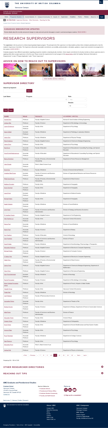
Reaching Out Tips (45, 20)
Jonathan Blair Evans (10, 173)
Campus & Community (44, 17)
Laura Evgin (7, 193)
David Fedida (7, 244)
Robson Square (80, 414)
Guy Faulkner (8, 235)
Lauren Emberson (9, 126)
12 (60, 355)
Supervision (64, 17)
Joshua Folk (7, 350)
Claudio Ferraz (8, 289)
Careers (49, 415)
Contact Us (6, 394)
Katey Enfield (7, 132)
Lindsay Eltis (7, 123)
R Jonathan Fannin (9, 215)
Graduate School (6, 23)
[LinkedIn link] (70, 390)
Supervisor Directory (22, 20)
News (48, 412)
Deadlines (73, 17)
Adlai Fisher (7, 312)
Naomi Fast (7, 229)
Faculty (38, 116)
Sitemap (14, 400)
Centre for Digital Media (82, 416)
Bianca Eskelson (8, 159)
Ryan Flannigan (8, 335)
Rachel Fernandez (9, 280)
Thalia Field (7, 292)
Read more (82, 32)
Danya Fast (7, 224)
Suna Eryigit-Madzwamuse (11, 153)
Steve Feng (7, 271)
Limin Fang (7, 209)
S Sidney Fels (8, 256)
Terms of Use (20, 425)
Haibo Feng (7, 260)
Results (70, 102)
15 (72, 355)
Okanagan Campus (81, 410)
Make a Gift (50, 417)
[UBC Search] (101, 2)
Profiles (20, 400)
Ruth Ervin (7, 148)
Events (49, 413)
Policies (86, 17)
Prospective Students (16, 17)
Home (6, 17)
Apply (101, 17)
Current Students (29, 17)
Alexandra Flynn (8, 344)
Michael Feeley (8, 251)
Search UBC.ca (51, 419)
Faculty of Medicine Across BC (84, 418)
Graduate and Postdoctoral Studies (54, 383)
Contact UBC (50, 408)
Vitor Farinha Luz (9, 218)
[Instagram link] (66, 390)
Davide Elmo (7, 119)
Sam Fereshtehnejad (10, 274)
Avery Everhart (8, 187)
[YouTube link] (74, 390)
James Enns (7, 144)
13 (64, 355)
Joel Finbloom (8, 296)
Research (25, 400)
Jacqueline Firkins (9, 301)
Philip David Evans (9, 179)
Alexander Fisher (9, 318)
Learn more (14, 49)
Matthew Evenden (9, 184)
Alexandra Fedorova (9, 247)
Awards (55, 17)
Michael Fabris (8, 198)
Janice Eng (7, 137)
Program (29, 96)
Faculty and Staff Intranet (47, 395)
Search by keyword (9, 87)
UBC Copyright (28, 425)
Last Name (6, 96)
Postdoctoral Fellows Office (48, 391)
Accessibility (37, 425)
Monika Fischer (8, 307)
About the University (52, 410)
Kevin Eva (7, 170)
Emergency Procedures (9, 425)
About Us (93, 17)
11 (56, 355)
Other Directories (33, 20)
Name (6, 116)
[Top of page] (4, 20)
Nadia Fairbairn (8, 204)
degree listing (69, 54)
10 (51, 355)
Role (69, 96)
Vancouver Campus (81, 408)
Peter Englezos (8, 141)
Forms (80, 17)
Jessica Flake (8, 330)
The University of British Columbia (7, 5)
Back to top (6, 400)
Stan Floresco (8, 341)
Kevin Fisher (7, 324)
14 (68, 355)
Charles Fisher (8, 321)
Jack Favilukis (8, 238)
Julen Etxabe (7, 164)
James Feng (7, 265)
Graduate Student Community (48, 393)
